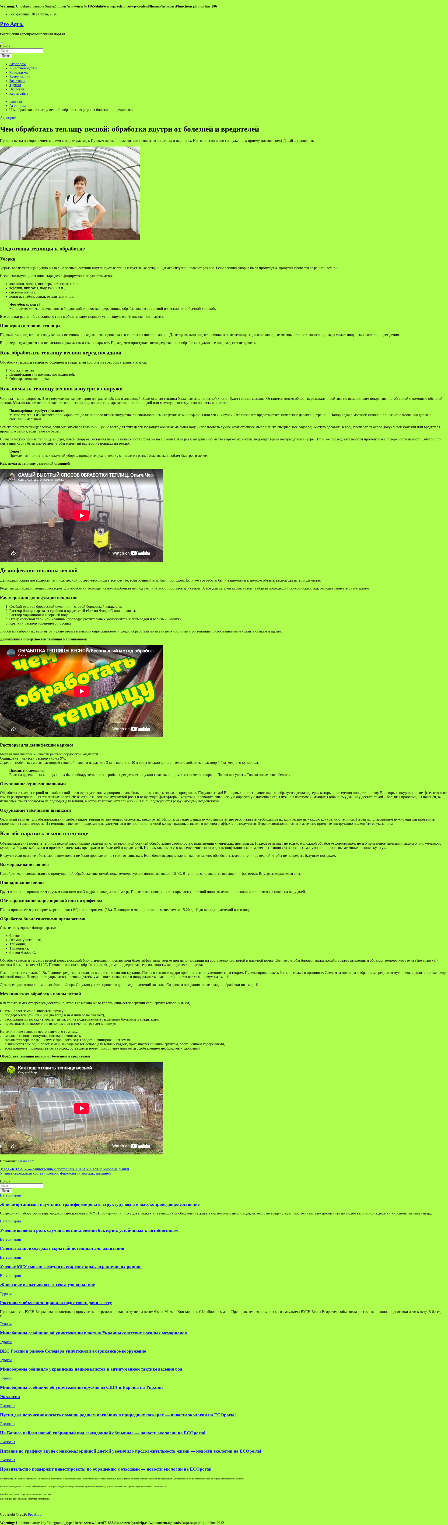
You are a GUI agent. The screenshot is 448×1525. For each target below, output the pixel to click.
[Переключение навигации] (2, 43)
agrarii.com (26, 1161)
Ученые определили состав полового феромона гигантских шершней (55, 1173)
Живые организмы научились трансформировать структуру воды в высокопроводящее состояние (100, 1204)
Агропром (17, 64)
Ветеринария (19, 77)
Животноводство (23, 68)
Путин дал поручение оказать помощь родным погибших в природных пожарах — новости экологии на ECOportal (118, 1414)
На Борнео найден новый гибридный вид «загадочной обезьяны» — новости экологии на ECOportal (102, 1432)
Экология (16, 89)
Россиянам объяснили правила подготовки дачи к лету (56, 1302)
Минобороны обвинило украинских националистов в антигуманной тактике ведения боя (91, 1369)
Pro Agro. (12, 24)
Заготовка (17, 81)
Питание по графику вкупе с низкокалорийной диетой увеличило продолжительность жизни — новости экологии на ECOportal (130, 1451)
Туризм (15, 85)
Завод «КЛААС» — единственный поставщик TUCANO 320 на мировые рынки (64, 1169)
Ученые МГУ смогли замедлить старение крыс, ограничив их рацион (71, 1266)
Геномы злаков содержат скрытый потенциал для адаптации (62, 1248)
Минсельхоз (18, 72)
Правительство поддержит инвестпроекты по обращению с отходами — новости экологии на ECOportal (105, 1469)
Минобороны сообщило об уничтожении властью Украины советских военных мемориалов (93, 1332)
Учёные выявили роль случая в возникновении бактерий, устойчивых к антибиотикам (89, 1230)
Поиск (5, 46)
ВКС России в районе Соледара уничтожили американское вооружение (73, 1351)
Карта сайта (18, 93)
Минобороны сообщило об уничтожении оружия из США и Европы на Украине (81, 1387)
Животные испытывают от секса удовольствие (47, 1284)
